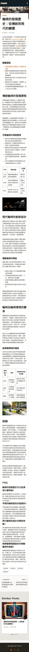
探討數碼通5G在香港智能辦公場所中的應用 (7, 583)
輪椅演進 (20, 568)
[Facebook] (11, 649)
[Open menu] (27, 3)
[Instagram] (18, 649)
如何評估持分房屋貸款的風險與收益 (21, 582)
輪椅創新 (5, 568)
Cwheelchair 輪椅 (17, 39)
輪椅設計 (5, 571)
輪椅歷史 (13, 568)
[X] (14, 649)
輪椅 (18, 46)
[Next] (25, 618)
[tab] (11, 634)
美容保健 (4, 15)
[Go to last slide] (4, 618)
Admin (5, 32)
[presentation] (14, 610)
